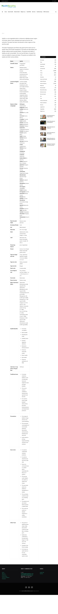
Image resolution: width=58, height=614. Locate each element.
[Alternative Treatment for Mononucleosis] (43, 145)
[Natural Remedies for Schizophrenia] (43, 122)
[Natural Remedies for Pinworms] (43, 128)
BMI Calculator (46, 11)
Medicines (42, 85)
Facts (41, 70)
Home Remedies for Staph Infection (51, 116)
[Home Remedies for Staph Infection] (43, 117)
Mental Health (17, 11)
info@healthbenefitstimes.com (27, 573)
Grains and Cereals (43, 79)
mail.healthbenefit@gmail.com (27, 574)
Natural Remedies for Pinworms (51, 127)
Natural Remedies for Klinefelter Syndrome (51, 139)
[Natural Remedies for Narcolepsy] (43, 134)
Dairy (41, 62)
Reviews (41, 104)
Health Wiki (29, 11)
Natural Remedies (43, 89)
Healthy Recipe (39, 11)
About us (3, 573)
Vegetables (42, 109)
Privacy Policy (4, 576)
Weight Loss (23, 11)
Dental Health (10, 11)
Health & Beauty (43, 81)
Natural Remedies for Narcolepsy (51, 133)
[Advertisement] (29, 23)
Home (6, 11)
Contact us (4, 574)
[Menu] (2, 12)
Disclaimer (4, 578)
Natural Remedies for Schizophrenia (51, 122)
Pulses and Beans (43, 102)
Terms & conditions (5, 577)
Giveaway (42, 77)
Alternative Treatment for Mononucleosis (51, 145)
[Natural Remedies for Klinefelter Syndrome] (43, 140)
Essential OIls (42, 68)
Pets (41, 98)
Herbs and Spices (43, 83)
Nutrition (34, 11)
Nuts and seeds (43, 94)
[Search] (55, 12)
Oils (41, 96)
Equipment (42, 66)
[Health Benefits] (9, 6)
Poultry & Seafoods (43, 100)
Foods (41, 72)
